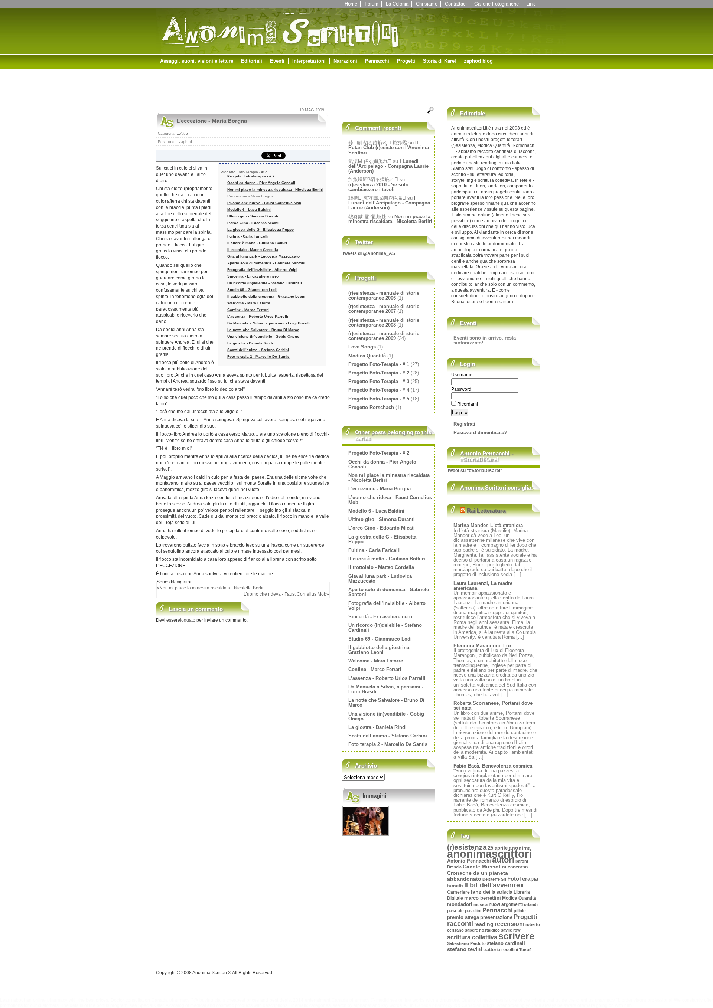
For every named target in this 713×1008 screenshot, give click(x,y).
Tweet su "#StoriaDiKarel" (474, 470)
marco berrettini (482, 898)
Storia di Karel (439, 61)
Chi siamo (426, 4)
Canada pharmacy (170, 1000)
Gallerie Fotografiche (496, 4)
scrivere (516, 936)
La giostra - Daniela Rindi (250, 343)
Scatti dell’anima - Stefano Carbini (258, 350)
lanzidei (481, 892)
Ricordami (467, 404)
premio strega (463, 917)
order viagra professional (647, 1000)
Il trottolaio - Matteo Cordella (252, 250)
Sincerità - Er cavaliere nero (253, 276)
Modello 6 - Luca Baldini (249, 209)
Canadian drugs (478, 1005)
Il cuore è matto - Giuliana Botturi (257, 243)
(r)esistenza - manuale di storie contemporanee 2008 (383, 322)
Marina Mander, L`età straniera (488, 525)
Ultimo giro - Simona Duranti (252, 216)
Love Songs (362, 347)
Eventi (277, 61)
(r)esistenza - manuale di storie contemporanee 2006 (383, 295)
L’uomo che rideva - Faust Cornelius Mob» (286, 594)
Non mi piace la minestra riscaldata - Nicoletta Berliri (275, 189)
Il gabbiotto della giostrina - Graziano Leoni (266, 296)
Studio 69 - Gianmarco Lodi (252, 290)
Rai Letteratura (486, 510)
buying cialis (212, 1000)
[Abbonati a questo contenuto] (462, 510)
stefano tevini (464, 949)
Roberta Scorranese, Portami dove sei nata (493, 705)
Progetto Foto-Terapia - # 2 (244, 172)
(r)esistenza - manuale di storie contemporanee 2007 (383, 309)
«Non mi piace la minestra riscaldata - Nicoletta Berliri (211, 587)
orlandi (531, 904)
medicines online (393, 1000)
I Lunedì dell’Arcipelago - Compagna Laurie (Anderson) (388, 166)
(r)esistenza (467, 847)
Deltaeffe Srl (494, 879)
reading (484, 924)
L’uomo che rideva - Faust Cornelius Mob (264, 203)
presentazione (496, 917)
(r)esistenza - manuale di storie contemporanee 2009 (383, 336)
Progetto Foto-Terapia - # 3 (378, 381)
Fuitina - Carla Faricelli (247, 236)
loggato (188, 620)
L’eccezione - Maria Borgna (211, 121)
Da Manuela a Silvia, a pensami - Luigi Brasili (268, 323)
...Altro (182, 133)
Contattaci (456, 4)
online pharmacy (50, 1000)
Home (351, 4)
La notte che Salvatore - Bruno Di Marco (263, 330)
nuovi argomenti (506, 904)
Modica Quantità (367, 356)
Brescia (454, 867)
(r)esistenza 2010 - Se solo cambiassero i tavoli (378, 187)
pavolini (473, 910)
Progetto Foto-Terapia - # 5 (378, 399)
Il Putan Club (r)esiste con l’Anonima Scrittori (388, 147)
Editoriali (251, 61)
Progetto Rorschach (371, 407)
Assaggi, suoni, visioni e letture (196, 61)
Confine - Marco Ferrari (248, 310)
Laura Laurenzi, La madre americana (482, 585)
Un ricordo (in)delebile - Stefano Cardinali (264, 283)
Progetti (406, 61)
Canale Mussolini (485, 867)
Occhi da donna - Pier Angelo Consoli (261, 183)
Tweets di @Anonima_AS (368, 253)
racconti (460, 923)
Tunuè (525, 950)
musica (480, 904)
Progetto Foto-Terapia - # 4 (378, 390)
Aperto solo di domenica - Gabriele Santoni (266, 263)
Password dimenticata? (480, 432)
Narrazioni (345, 61)
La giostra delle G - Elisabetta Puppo (260, 230)
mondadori (459, 904)
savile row (511, 930)
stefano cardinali (506, 943)
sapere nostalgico (482, 930)
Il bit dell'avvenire (492, 885)
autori (503, 859)
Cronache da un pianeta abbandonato (477, 876)
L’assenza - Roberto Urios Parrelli (257, 316)
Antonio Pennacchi (469, 861)
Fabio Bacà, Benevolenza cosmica (492, 766)
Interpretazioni (309, 61)
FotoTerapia (522, 879)
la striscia (502, 892)
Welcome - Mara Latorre (248, 303)
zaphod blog (478, 61)
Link (530, 4)
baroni (521, 861)
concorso (518, 866)
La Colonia (397, 4)
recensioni (509, 924)
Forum (371, 4)
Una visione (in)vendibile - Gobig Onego (263, 336)
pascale (455, 910)
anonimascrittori (489, 854)
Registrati (464, 424)
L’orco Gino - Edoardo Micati (253, 223)
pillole (520, 911)
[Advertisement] (243, 90)
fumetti (455, 885)
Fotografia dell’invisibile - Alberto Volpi (262, 270)
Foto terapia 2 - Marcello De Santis (258, 356)
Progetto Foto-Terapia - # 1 (378, 364)
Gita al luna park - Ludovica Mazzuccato (263, 256)
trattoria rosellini (500, 949)
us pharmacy (602, 1000)
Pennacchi (377, 61)
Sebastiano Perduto (466, 943)
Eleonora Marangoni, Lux (482, 645)
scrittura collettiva (472, 937)
